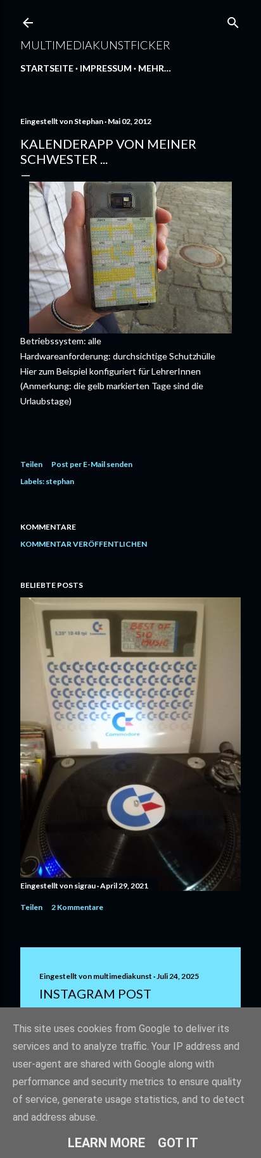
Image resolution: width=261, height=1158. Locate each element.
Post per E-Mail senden (91, 464)
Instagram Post (95, 993)
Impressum (106, 68)
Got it (178, 1142)
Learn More (106, 1142)
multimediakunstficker (95, 45)
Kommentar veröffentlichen (83, 544)
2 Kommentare (77, 907)
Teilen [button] (31, 464)
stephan (60, 481)
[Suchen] (233, 20)
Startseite (46, 68)
